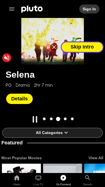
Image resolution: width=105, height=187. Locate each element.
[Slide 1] (44, 119)
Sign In (89, 9)
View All (95, 158)
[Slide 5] (72, 119)
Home (16, 184)
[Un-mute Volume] (6, 57)
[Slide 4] (65, 119)
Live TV (38, 184)
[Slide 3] (58, 119)
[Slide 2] (51, 119)
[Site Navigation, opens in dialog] (13, 9)
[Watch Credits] (55, 47)
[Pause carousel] (35, 119)
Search (87, 184)
